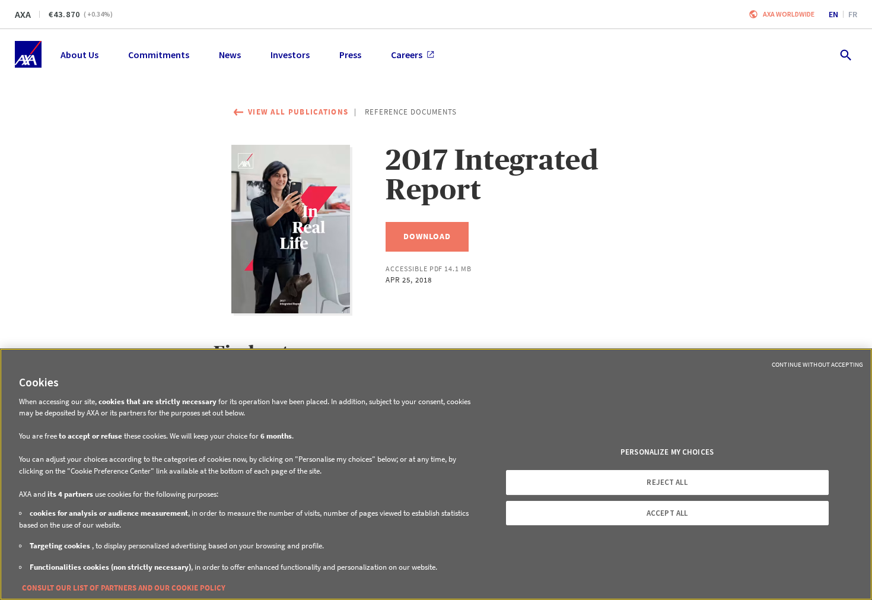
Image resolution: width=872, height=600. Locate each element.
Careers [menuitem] (406, 55)
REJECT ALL (667, 482)
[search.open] (845, 54)
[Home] (28, 54)
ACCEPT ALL (667, 513)
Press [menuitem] (350, 55)
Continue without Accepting (817, 364)
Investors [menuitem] (290, 55)
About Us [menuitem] (79, 55)
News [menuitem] (230, 55)
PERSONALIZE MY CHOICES (667, 452)
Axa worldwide (788, 13)
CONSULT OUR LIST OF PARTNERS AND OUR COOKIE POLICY (123, 588)
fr (852, 14)
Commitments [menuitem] (158, 55)
